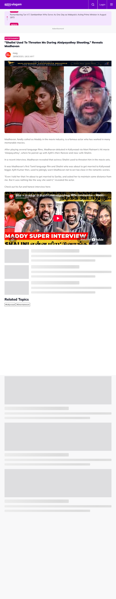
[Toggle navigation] (111, 4)
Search (92, 4)
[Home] (13, 4)
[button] (7, 18)
